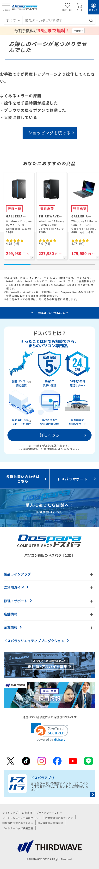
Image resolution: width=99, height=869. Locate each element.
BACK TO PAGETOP (52, 313)
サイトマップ (10, 812)
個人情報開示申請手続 (50, 823)
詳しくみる (49, 435)
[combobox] (59, 20)
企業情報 (10, 627)
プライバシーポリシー (49, 812)
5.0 (44, 243)
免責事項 (27, 812)
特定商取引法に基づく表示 (17, 823)
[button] (49, 732)
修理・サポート (15, 600)
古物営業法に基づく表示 (59, 818)
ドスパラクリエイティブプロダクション (34, 640)
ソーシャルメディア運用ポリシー (21, 818)
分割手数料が (42, 30)
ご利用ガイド (14, 587)
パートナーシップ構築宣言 (17, 828)
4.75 (12, 243)
